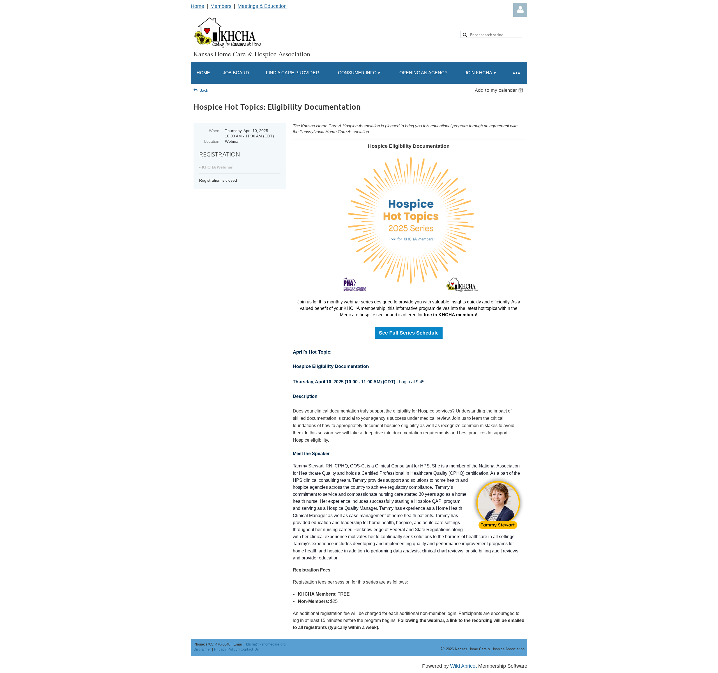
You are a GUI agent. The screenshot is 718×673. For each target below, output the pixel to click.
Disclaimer (202, 649)
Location (211, 141)
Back (203, 90)
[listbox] (499, 90)
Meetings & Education (262, 6)
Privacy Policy (226, 649)
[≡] (516, 73)
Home (197, 6)
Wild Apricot (463, 666)
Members (220, 6)
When (214, 130)
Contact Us (250, 649)
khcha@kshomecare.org (266, 644)
